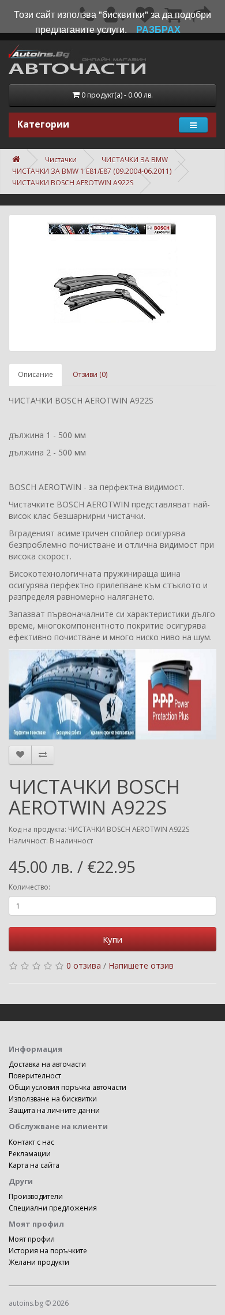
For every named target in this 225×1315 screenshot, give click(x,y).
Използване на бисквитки (53, 1099)
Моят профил (32, 1239)
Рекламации (30, 1154)
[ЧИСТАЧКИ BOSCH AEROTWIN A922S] (112, 283)
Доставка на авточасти (47, 1064)
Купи (112, 939)
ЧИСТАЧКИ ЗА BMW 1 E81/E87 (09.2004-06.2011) (91, 171)
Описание (35, 374)
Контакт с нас (31, 1142)
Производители (36, 1196)
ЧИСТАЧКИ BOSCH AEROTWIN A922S (72, 183)
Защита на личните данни (54, 1110)
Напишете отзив (141, 965)
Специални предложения (53, 1208)
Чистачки (61, 160)
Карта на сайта (34, 1165)
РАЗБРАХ (158, 29)
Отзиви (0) (90, 374)
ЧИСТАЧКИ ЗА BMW (135, 160)
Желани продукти (39, 1262)
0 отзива (83, 965)
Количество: (29, 887)
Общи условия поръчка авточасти (67, 1087)
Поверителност (35, 1076)
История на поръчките (48, 1251)
